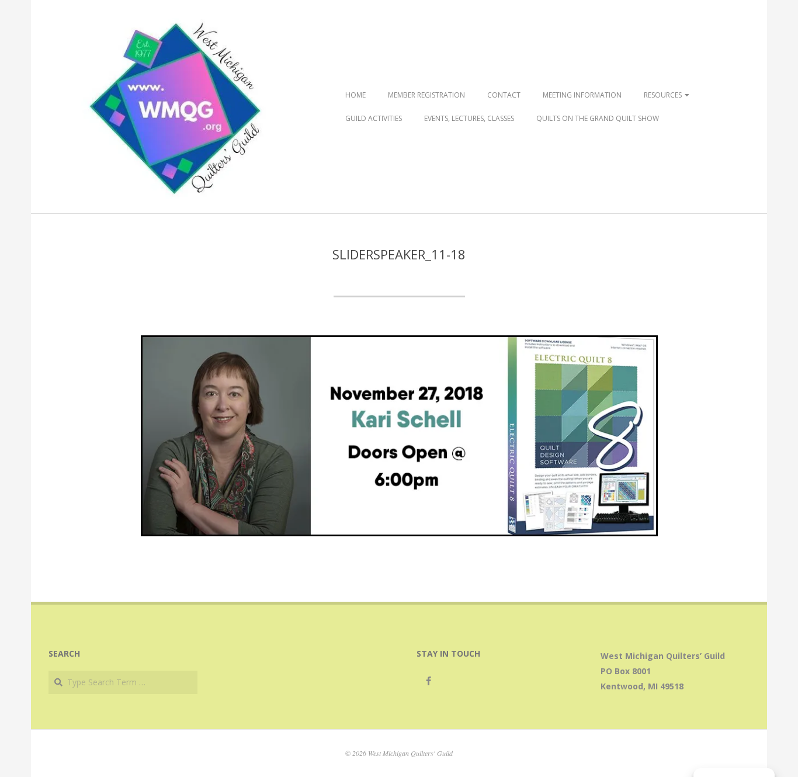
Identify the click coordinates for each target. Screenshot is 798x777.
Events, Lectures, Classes (469, 118)
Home (355, 95)
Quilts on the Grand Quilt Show (597, 118)
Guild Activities (373, 118)
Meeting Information (582, 95)
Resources (663, 95)
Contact (504, 95)
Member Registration (426, 95)
